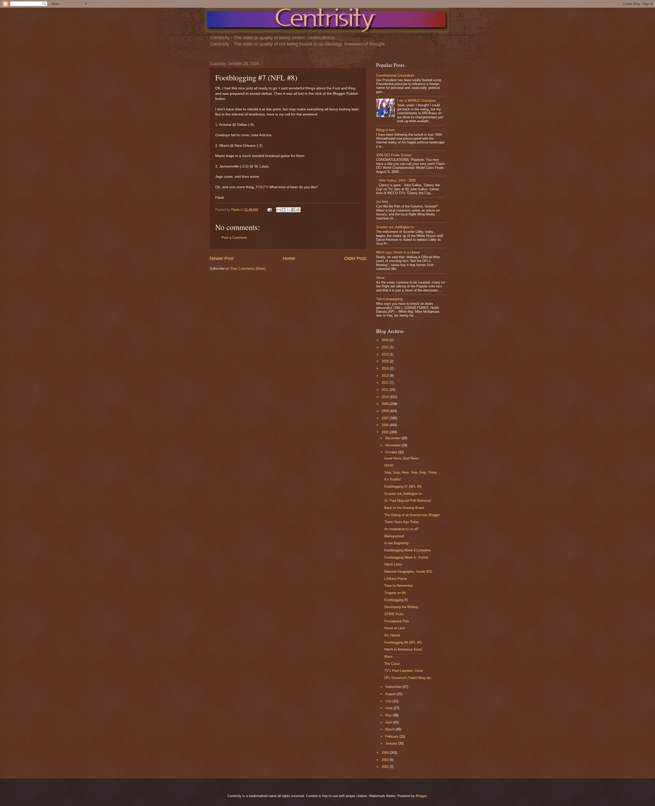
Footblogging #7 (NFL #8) (403, 486)
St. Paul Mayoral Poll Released (407, 501)
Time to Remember (398, 586)
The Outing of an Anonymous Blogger (412, 515)
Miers (388, 656)
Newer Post (222, 258)
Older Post (355, 258)
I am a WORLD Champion (416, 100)
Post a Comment (234, 237)
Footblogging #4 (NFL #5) (403, 642)
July (388, 701)
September (393, 687)
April (389, 722)
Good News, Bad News (401, 458)
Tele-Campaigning (389, 299)
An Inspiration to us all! (401, 529)
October (391, 452)
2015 (385, 368)
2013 (385, 376)
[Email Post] (269, 210)
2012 (385, 382)
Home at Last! (394, 628)
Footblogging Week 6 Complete (407, 550)
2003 (385, 760)
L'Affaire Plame (395, 579)
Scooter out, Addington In (395, 227)
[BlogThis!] (283, 209)
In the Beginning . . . (399, 543)
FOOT (261, 187)
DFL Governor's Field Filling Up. (407, 678)
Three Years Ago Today (401, 522)
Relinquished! (394, 536)
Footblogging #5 (396, 600)
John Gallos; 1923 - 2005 (397, 180)
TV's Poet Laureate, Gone (403, 671)
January (391, 743)
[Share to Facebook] (293, 209)
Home (289, 258)
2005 (385, 432)
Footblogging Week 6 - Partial (406, 557)
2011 (385, 390)
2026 (385, 340)
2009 (385, 404)
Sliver (380, 278)
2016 (385, 361)
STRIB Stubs (394, 614)
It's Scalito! (392, 479)
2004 (385, 753)
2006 (385, 425)
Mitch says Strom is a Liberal (398, 252)
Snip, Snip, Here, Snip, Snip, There (410, 472)
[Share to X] (288, 209)
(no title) (382, 202)
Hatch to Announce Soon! (403, 649)
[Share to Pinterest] (298, 209)
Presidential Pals (396, 621)
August (391, 694)
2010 (385, 397)
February (392, 736)
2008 (385, 411)
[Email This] (278, 209)
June (389, 708)
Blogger (421, 796)
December (393, 438)
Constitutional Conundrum (395, 75)
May (389, 715)
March (390, 729)
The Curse (392, 664)
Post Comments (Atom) (248, 268)
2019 (385, 354)
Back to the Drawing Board (404, 508)
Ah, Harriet (392, 635)
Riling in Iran (385, 130)
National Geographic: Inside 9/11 (408, 571)
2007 (385, 418)
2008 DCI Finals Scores (393, 155)
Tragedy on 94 (395, 593)
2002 (385, 767)
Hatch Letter (393, 564)
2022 (385, 347)
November (393, 445)
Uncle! (389, 465)
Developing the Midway (401, 607)
